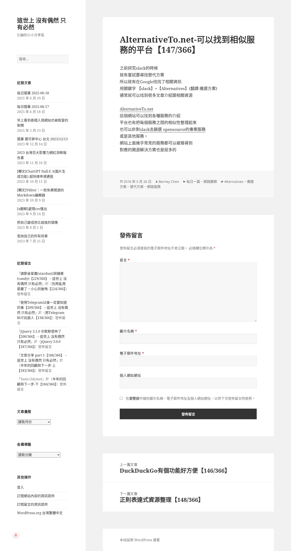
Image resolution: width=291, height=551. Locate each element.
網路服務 (154, 186)
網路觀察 (210, 181)
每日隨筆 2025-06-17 (33, 106)
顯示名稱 (128, 331)
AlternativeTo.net (136, 109)
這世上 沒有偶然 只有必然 (41, 23)
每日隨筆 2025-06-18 (33, 93)
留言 (125, 260)
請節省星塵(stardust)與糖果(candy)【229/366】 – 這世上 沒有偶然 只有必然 (42, 278)
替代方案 (137, 186)
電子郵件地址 (132, 353)
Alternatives (233, 181)
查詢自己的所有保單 (32, 236)
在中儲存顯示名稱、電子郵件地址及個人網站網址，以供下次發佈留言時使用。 (190, 398)
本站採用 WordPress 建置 (140, 540)
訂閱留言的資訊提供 (32, 504)
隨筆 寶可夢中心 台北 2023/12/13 (42, 139)
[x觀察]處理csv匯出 (32, 208)
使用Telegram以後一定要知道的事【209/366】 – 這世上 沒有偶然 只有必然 (42, 307)
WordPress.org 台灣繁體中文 (40, 513)
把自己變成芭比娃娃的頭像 (37, 222)
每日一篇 (193, 181)
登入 (20, 487)
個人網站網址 (130, 375)
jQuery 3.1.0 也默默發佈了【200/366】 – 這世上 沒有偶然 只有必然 (41, 336)
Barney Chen (169, 181)
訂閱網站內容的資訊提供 (36, 496)
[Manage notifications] (15, 535)
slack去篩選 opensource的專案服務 (173, 129)
